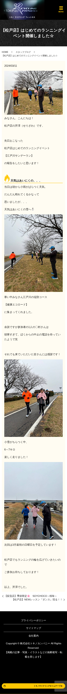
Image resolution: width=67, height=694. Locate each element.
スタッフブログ (23, 52)
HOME (5, 52)
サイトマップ (33, 628)
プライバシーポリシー (33, 620)
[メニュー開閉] (61, 8)
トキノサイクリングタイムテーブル (48, 686)
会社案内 (34, 635)
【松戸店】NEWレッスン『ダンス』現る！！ (37, 599)
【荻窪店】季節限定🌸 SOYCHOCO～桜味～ (30, 596)
